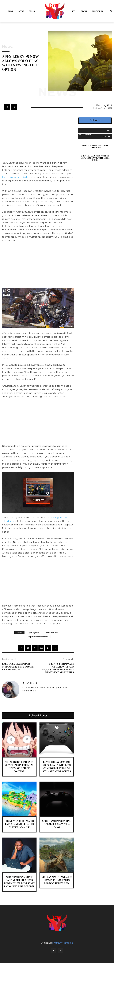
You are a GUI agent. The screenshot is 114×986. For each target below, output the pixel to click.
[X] (14, 107)
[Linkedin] (48, 648)
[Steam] (32, 695)
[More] (21, 107)
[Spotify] (28, 695)
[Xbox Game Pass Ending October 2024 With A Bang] (56, 799)
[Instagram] (23, 695)
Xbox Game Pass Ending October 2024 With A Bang (56, 824)
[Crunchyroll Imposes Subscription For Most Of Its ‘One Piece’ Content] (19, 739)
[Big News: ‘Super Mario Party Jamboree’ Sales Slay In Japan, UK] (19, 799)
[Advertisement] (38, 139)
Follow (106, 136)
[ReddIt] (55, 648)
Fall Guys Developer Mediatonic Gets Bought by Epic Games (18, 666)
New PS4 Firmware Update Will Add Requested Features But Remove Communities (58, 668)
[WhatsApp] (41, 648)
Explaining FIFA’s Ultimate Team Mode (95, 146)
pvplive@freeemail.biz (62, 942)
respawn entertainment (38, 636)
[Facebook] (7, 107)
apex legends (33, 632)
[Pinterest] (35, 648)
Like (108, 130)
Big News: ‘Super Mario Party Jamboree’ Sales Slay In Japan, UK (19, 824)
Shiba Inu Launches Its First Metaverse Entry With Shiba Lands (95, 158)
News (7, 46)
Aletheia (29, 683)
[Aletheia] (10, 689)
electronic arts (52, 632)
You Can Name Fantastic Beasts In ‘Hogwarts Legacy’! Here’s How (57, 880)
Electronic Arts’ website (15, 177)
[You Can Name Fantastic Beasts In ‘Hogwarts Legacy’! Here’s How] (56, 855)
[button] (111, 11)
